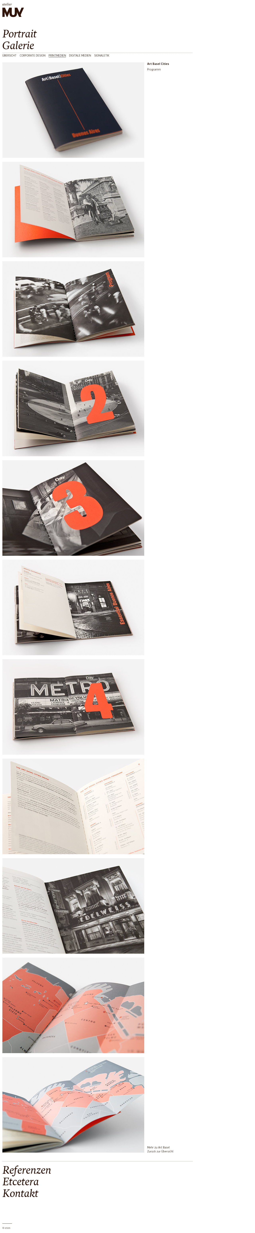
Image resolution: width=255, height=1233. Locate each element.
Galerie (18, 45)
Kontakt (20, 1193)
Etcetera (20, 1181)
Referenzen (26, 1170)
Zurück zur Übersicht (160, 1151)
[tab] (97, 34)
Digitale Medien (80, 55)
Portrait (19, 34)
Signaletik (101, 55)
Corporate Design (32, 55)
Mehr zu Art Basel (158, 1147)
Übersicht (9, 55)
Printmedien (57, 55)
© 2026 (6, 1228)
